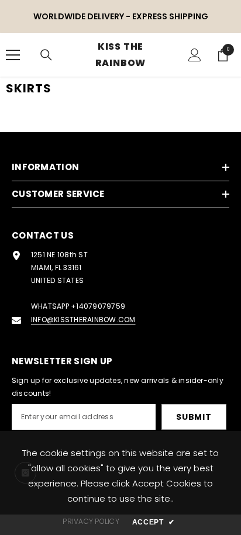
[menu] (13, 55)
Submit (193, 417)
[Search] (46, 55)
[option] (120, 16)
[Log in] (194, 55)
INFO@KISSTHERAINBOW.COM (83, 320)
